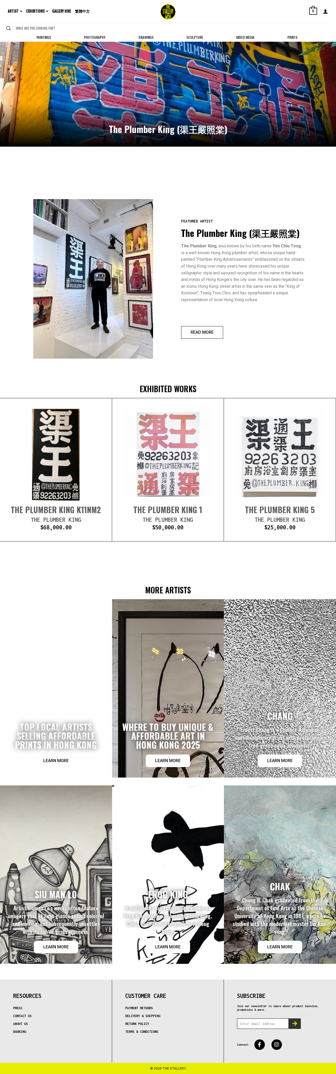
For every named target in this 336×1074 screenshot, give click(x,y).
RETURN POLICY (137, 1024)
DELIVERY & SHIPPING (142, 1016)
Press (17, 1008)
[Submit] (8, 28)
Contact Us (22, 1016)
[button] (202, 332)
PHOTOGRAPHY (95, 37)
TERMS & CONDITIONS (141, 1032)
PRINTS (292, 37)
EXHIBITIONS (35, 11)
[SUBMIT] (295, 1023)
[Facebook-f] (259, 1044)
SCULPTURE (194, 37)
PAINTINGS (43, 37)
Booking (19, 1032)
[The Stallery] (168, 12)
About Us (20, 1024)
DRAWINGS (146, 37)
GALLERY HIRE (61, 11)
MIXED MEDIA (245, 37)
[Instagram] (276, 1044)
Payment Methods (139, 1008)
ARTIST (13, 11)
